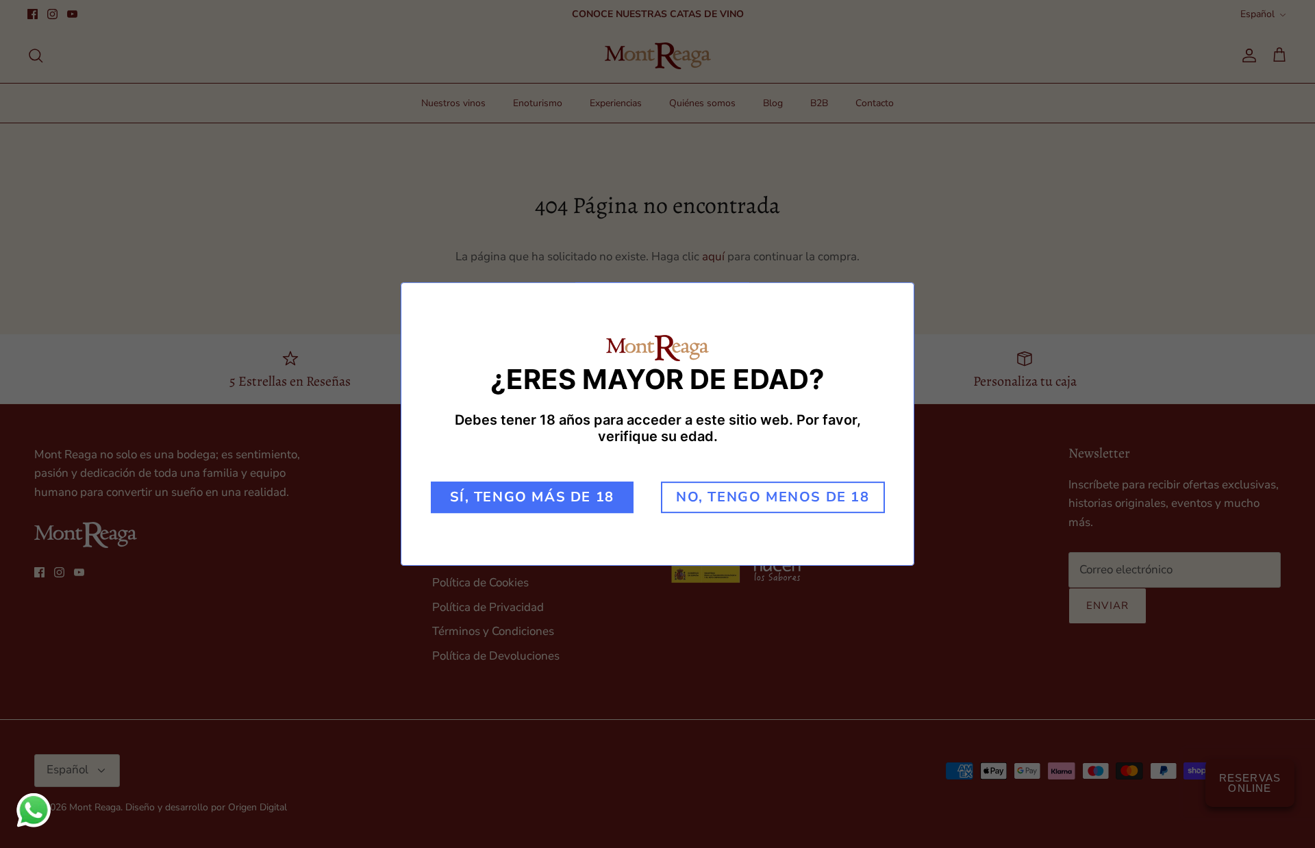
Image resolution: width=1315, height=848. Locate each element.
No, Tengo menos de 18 (773, 497)
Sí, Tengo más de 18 (532, 497)
